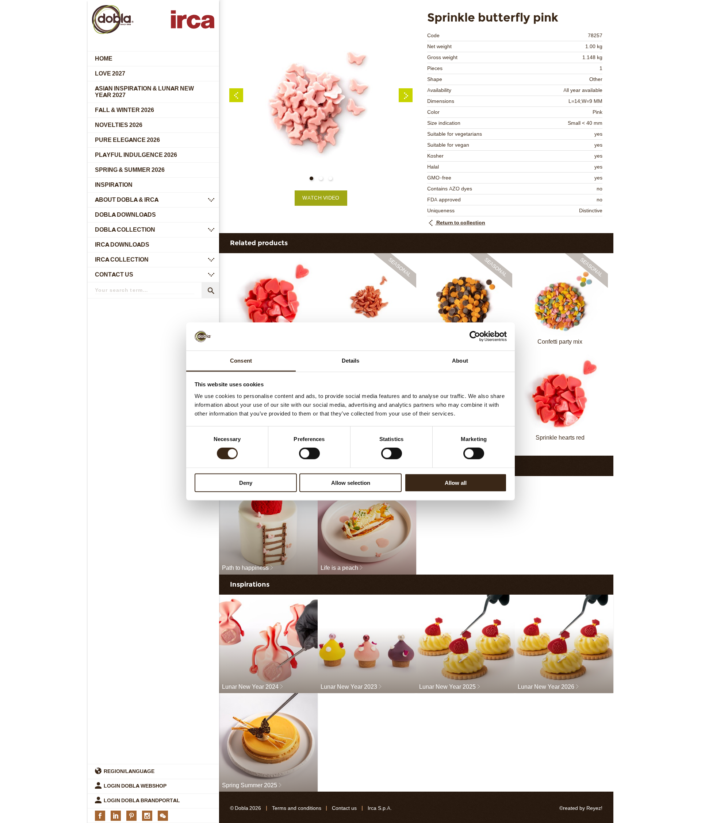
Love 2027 (110, 73)
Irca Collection (122, 259)
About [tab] (460, 361)
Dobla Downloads (125, 214)
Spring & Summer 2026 (130, 169)
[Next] (406, 95)
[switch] (309, 453)
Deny (245, 482)
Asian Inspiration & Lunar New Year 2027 (144, 91)
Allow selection (350, 482)
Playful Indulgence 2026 (136, 154)
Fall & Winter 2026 (124, 110)
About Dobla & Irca (126, 199)
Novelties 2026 (118, 124)
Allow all (456, 482)
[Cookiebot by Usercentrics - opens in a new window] (475, 336)
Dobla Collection (125, 229)
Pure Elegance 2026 (127, 139)
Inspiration (114, 184)
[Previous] (236, 95)
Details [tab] (351, 361)
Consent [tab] (241, 361)
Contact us (114, 274)
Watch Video (320, 198)
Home (103, 58)
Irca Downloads (122, 244)
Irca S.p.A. (380, 808)
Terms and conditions (296, 808)
